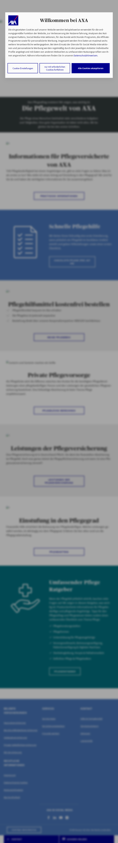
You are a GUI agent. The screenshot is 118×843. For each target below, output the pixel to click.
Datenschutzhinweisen (85, 55)
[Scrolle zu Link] (13, 20)
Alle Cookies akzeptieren (90, 68)
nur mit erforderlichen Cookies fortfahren (54, 68)
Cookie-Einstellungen (23, 68)
